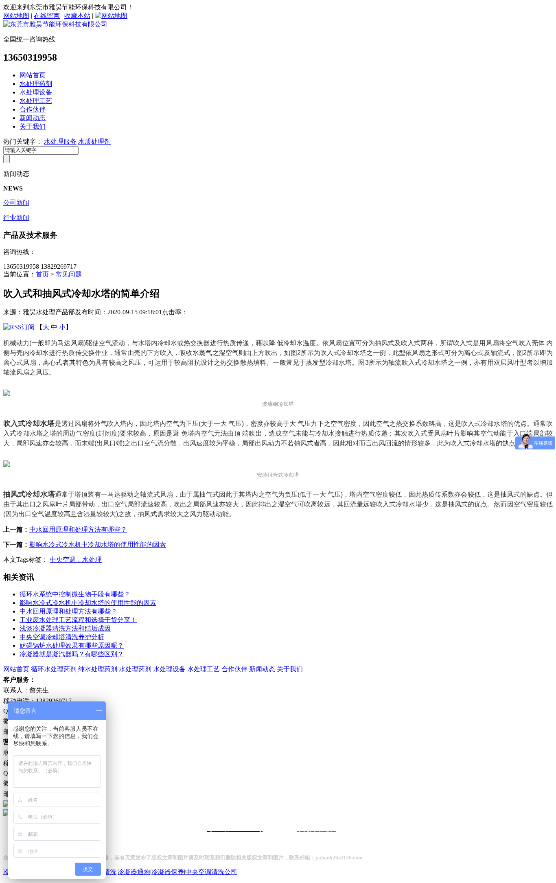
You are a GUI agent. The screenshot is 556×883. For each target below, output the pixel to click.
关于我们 (33, 126)
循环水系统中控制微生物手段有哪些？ (75, 594)
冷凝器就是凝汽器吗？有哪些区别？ (72, 654)
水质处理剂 (94, 141)
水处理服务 (60, 141)
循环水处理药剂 (54, 669)
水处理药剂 (36, 83)
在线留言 (47, 15)
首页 (42, 274)
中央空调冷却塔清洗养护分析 (62, 636)
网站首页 (33, 75)
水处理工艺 (36, 100)
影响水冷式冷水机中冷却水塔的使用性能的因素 (97, 544)
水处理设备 (36, 92)
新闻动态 (33, 117)
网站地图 (16, 15)
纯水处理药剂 (97, 669)
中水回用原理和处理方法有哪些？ (78, 529)
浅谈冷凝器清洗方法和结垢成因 (65, 628)
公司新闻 (16, 202)
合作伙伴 (33, 109)
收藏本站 (77, 15)
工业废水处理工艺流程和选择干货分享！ (78, 619)
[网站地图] (111, 15)
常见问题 (69, 274)
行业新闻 (16, 217)
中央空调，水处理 (76, 559)
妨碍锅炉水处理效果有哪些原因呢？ (72, 645)
